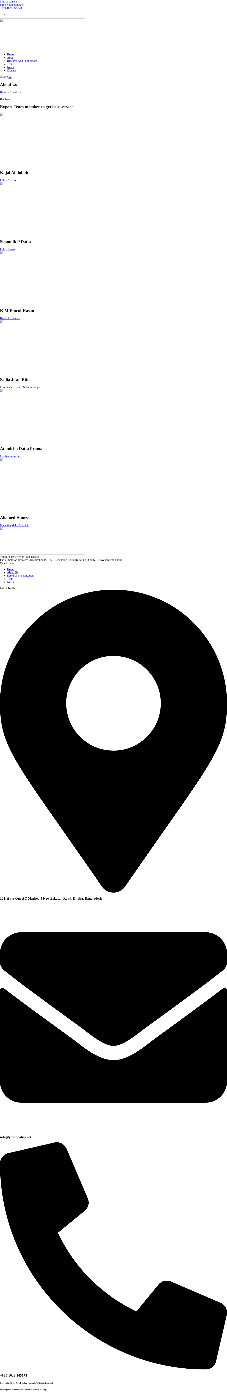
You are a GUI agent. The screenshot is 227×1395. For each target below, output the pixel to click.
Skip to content (8, 1)
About (10, 57)
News (10, 67)
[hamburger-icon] (1, 49)
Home (10, 54)
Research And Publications (22, 60)
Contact (11, 70)
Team (10, 63)
